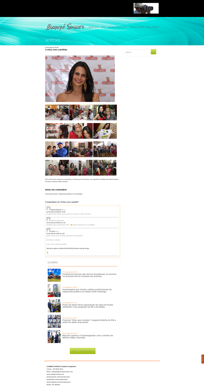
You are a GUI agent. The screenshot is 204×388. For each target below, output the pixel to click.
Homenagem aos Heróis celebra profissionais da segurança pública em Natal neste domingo (87, 290)
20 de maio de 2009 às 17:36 (56, 223)
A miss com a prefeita (56, 49)
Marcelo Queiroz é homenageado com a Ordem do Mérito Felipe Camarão (87, 336)
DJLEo (53, 231)
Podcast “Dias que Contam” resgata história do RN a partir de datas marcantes (89, 321)
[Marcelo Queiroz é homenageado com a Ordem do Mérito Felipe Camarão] (54, 342)
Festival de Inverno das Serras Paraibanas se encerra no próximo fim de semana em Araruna (89, 275)
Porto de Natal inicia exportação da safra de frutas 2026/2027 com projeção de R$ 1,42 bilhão (87, 306)
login (61, 194)
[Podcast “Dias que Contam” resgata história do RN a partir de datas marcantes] (54, 327)
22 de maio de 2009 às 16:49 (56, 212)
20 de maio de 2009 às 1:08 (55, 233)
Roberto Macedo (56, 210)
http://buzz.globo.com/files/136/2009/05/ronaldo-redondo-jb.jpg (68, 248)
